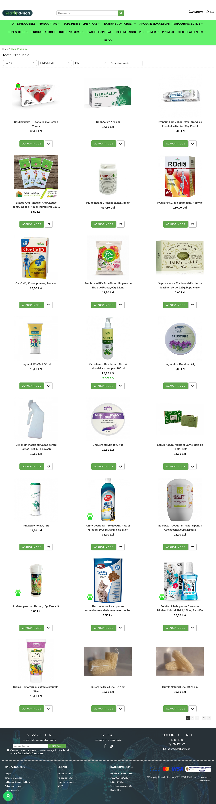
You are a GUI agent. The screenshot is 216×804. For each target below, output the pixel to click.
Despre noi (10, 773)
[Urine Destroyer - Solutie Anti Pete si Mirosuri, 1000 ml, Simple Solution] (108, 500)
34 (204, 717)
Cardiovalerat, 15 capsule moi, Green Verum (36, 124)
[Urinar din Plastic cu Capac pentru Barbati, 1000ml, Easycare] (36, 419)
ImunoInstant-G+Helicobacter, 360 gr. (108, 202)
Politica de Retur (65, 778)
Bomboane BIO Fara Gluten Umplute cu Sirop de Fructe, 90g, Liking (108, 285)
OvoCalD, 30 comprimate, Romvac (35, 283)
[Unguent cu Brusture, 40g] (180, 338)
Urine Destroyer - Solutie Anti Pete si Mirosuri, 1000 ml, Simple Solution (108, 527)
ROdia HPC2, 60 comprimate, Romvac (180, 202)
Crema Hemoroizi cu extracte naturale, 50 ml (36, 689)
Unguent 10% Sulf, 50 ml (36, 364)
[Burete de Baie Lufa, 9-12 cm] (108, 661)
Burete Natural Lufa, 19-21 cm (180, 687)
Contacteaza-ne (12, 790)
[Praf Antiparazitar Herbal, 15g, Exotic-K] (36, 580)
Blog (108, 40)
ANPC (60, 786)
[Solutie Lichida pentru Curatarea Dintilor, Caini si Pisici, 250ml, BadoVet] (180, 580)
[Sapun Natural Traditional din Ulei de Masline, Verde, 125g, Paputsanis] (180, 257)
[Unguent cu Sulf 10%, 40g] (108, 419)
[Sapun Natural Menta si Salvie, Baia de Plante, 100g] (180, 419)
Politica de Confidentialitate (30, 753)
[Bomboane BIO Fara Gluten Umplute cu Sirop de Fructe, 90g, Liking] (108, 257)
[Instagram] (111, 746)
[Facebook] (105, 746)
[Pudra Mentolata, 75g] (36, 500)
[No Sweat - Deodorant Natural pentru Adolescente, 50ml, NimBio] (180, 500)
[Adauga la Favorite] (49, 143)
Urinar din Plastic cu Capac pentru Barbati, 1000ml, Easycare (36, 447)
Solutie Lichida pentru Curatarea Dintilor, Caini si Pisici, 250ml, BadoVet (180, 608)
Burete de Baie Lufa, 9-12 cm (108, 687)
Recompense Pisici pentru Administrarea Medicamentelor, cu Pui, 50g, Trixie (108, 608)
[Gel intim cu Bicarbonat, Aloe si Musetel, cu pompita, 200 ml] (108, 338)
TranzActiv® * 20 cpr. (108, 122)
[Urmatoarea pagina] (209, 718)
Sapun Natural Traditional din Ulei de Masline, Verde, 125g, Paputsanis (180, 285)
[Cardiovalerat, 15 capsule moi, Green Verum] (36, 96)
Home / (6, 49)
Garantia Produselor (67, 782)
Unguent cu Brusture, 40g (179, 364)
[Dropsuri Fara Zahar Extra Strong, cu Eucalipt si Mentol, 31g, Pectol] (180, 96)
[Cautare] (121, 13)
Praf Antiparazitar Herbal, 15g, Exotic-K (36, 606)
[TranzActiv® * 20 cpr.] (108, 96)
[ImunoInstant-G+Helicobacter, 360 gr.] (108, 177)
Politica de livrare (13, 786)
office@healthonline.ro (178, 749)
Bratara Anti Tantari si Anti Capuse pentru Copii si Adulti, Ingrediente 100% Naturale (36, 205)
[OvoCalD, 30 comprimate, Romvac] (36, 257)
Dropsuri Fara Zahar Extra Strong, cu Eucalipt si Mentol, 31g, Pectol (180, 124)
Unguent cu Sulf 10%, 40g (108, 445)
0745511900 (178, 744)
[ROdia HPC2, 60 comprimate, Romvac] (180, 177)
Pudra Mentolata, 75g (36, 525)
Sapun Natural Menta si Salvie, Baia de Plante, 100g (180, 447)
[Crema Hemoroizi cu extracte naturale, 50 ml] (36, 661)
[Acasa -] (22, 13)
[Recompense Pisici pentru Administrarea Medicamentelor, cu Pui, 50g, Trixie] (108, 580)
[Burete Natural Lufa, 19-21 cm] (180, 661)
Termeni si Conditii (13, 778)
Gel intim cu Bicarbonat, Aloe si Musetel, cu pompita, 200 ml (108, 366)
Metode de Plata (65, 773)
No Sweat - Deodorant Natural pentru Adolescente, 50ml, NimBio (180, 527)
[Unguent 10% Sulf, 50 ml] (36, 338)
